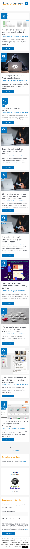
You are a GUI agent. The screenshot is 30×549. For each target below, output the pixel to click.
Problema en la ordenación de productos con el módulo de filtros (14, 32)
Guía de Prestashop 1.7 (18, 290)
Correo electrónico (8, 511)
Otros (14, 155)
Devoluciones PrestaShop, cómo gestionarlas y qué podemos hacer (12, 151)
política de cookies (19, 544)
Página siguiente (15, 450)
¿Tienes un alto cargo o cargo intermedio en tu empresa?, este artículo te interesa (14, 329)
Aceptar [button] (25, 546)
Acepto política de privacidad (12, 519)
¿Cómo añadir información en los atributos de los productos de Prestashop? (14, 380)
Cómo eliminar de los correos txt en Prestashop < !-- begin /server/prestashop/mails (14, 196)
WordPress (15, 80)
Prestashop (16, 36)
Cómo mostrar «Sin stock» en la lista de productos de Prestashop (15, 423)
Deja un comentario (7, 36)
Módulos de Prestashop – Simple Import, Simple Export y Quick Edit (14, 285)
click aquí (23, 461)
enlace (26, 529)
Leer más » (8, 48)
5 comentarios (5, 428)
